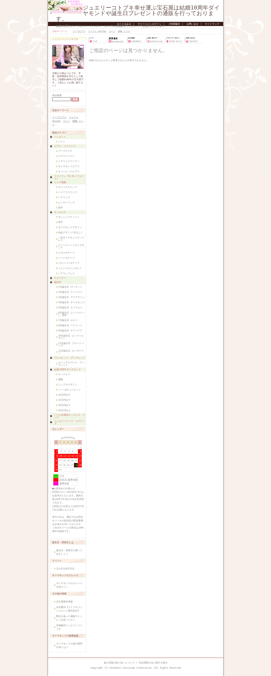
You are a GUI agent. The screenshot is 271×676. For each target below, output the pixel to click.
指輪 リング (124, 31)
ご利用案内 (174, 24)
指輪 (60, 379)
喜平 (60, 207)
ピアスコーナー (66, 156)
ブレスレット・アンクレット (69, 357)
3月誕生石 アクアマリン (71, 297)
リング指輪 (60, 182)
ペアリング (64, 197)
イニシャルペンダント (70, 268)
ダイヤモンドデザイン (70, 227)
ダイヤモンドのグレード (65, 575)
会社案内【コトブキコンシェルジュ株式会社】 (69, 609)
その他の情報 (59, 593)
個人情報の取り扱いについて (119, 662)
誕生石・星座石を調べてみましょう (69, 552)
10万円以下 (64, 394)
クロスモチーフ (66, 252)
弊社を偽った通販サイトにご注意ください (69, 618)
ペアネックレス (66, 273)
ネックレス (60, 212)
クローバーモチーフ (69, 263)
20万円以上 (64, 410)
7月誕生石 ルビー (68, 320)
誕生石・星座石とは (63, 542)
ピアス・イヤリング (65, 146)
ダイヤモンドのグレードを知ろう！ (69, 585)
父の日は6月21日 (65, 568)
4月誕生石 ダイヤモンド (71, 302)
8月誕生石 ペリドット (70, 325)
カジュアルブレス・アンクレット (71, 363)
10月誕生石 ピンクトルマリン (71, 336)
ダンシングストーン (69, 217)
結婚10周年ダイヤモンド (67, 369)
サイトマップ (212, 24)
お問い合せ (192, 24)
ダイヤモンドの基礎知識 (65, 636)
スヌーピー (60, 278)
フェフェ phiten (97, 31)
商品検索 (57, 95)
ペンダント (60, 136)
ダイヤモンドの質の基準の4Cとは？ (69, 645)
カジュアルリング (67, 187)
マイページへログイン (149, 24)
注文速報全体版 (64, 601)
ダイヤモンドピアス (69, 166)
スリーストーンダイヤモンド (71, 246)
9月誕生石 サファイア (70, 330)
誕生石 (57, 282)
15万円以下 (64, 400)
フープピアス (79, 31)
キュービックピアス (69, 171)
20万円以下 (64, 405)
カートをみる (124, 24)
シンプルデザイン (67, 384)
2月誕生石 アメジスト (70, 292)
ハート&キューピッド (69, 389)
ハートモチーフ (66, 258)
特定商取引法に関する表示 (153, 662)
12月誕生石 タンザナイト (71, 352)
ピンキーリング (66, 202)
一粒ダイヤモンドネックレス (71, 238)
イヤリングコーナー (69, 161)
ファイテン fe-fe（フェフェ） (69, 177)
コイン (112, 31)
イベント (57, 560)
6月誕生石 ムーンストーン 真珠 (71, 313)
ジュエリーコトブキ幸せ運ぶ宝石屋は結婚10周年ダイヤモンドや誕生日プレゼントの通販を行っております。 (138, 13)
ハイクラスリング (67, 192)
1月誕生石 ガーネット (70, 286)
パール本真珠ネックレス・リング (69, 416)
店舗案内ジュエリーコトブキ (69, 627)
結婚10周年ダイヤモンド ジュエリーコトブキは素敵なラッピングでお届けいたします (110, 26)
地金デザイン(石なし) (70, 232)
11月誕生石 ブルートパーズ (71, 344)
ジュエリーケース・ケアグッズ (69, 422)
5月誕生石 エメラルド (70, 307)
